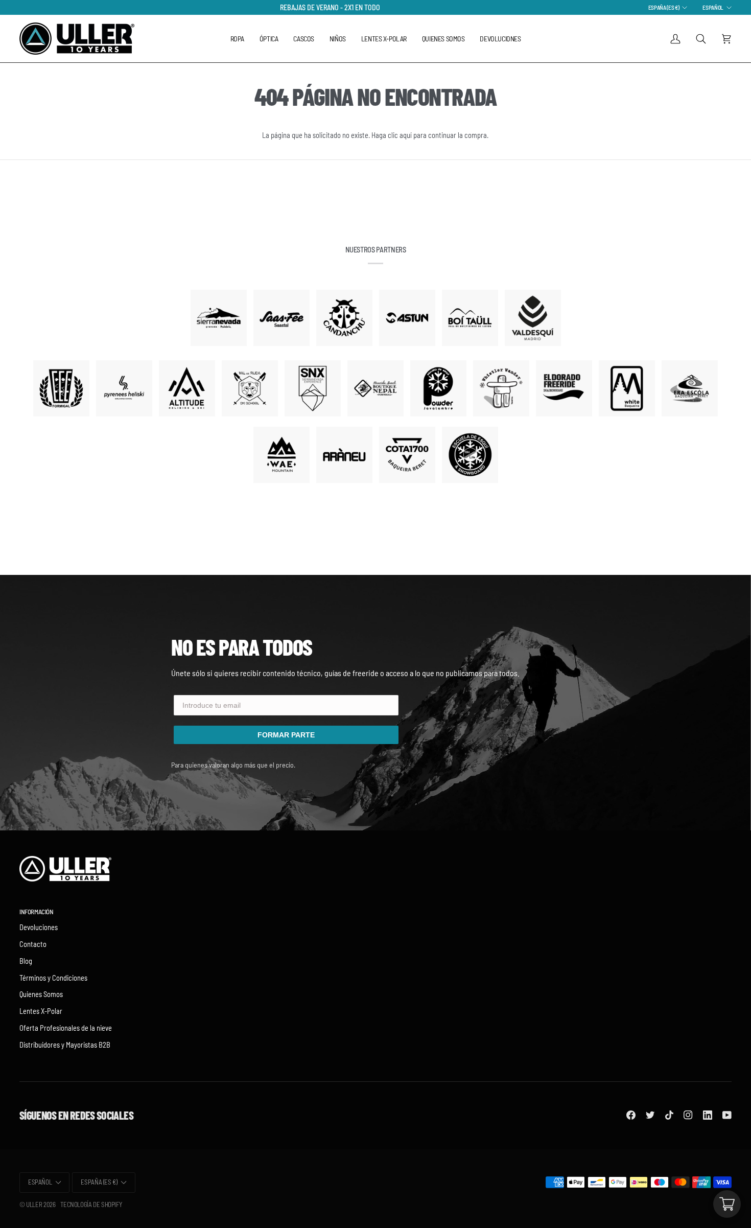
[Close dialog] (480, 484)
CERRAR (376, 718)
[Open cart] (727, 1204)
